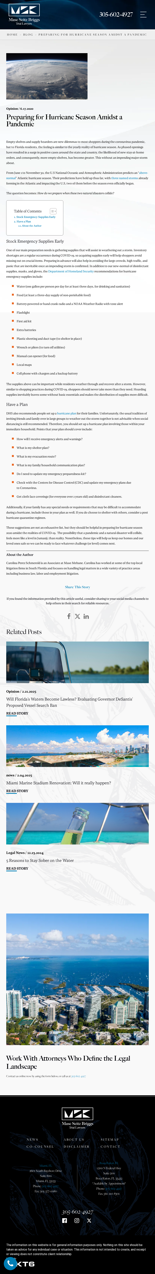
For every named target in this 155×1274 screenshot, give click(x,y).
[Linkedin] (86, 616)
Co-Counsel (40, 1146)
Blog (28, 34)
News (32, 1139)
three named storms (124, 178)
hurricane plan (66, 413)
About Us (74, 1139)
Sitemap (110, 1139)
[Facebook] (69, 616)
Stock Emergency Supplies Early (36, 216)
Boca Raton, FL (109, 1163)
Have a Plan (24, 221)
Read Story (17, 713)
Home (12, 34)
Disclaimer (77, 1146)
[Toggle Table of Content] (51, 211)
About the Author (31, 225)
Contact (110, 1146)
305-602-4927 (116, 14)
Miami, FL (45, 1166)
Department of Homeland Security (71, 271)
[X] (77, 616)
